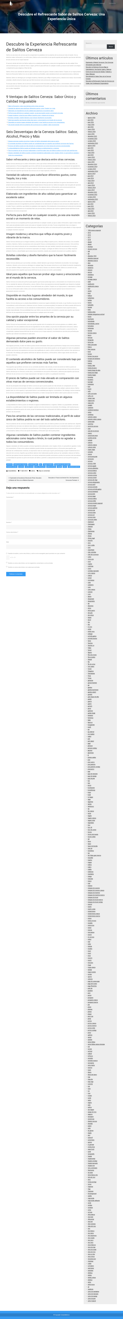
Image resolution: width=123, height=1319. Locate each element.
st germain (91, 1144)
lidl (88, 839)
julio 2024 (90, 176)
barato (90, 302)
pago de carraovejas (94, 981)
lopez (89, 844)
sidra (89, 1128)
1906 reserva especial (94, 230)
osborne (90, 979)
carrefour (90, 424)
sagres (90, 1102)
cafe (89, 391)
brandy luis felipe (93, 372)
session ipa (91, 1119)
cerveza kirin (91, 494)
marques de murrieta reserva (96, 895)
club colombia (92, 552)
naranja (90, 969)
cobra (89, 557)
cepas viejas (91, 449)
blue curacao (91, 349)
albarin (90, 244)
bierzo (89, 335)
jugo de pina (91, 778)
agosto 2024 (91, 173)
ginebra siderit (92, 692)
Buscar (111, 46)
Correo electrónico (12, 532)
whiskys (90, 1280)
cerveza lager (92, 496)
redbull (90, 1053)
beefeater (91, 319)
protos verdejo (92, 1030)
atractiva (9, 464)
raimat (89, 1037)
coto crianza (91, 573)
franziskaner (91, 673)
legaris (90, 816)
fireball (90, 659)
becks (89, 316)
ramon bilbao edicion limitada (96, 1044)
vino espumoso (92, 1235)
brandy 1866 (91, 365)
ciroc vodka (91, 545)
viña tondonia (91, 1224)
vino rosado (91, 1238)
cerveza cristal (92, 477)
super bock (91, 1149)
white (89, 1282)
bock (89, 351)
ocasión (21, 466)
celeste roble (92, 447)
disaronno (90, 606)
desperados (91, 601)
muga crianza (91, 967)
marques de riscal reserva (95, 900)
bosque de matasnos (94, 358)
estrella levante (92, 638)
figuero (90, 652)
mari (89, 883)
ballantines (91, 298)
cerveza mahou (92, 498)
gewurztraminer (92, 683)
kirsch (89, 785)
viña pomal (91, 1219)
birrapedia (90, 340)
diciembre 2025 (92, 136)
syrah (89, 1151)
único (64, 466)
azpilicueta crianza (93, 286)
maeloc (90, 860)
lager (89, 799)
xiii (88, 1287)
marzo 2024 (91, 185)
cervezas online (92, 519)
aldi (89, 251)
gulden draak (91, 713)
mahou (90, 865)
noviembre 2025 (92, 138)
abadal (90, 242)
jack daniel (91, 741)
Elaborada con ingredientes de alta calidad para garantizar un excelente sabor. (31, 111)
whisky (90, 1275)
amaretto (90, 267)
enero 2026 (91, 134)
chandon (90, 526)
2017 (89, 237)
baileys (90, 295)
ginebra (90, 687)
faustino (90, 643)
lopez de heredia (92, 846)
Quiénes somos (99, 3)
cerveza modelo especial (95, 503)
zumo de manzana (93, 1294)
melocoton (91, 925)
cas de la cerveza (93, 426)
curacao (90, 592)
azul (89, 288)
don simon (91, 615)
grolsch (90, 706)
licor (89, 825)
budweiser (91, 384)
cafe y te (90, 396)
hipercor (90, 722)
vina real (90, 1221)
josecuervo (91, 769)
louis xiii (90, 848)
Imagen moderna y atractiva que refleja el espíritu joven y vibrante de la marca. (31, 115)
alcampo (90, 246)
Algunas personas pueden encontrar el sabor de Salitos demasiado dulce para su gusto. (33, 141)
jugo (89, 771)
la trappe (90, 797)
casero (90, 433)
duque (89, 617)
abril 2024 (91, 183)
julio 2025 (90, 148)
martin (89, 907)
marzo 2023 (91, 213)
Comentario (10, 497)
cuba (89, 582)
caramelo (90, 407)
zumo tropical (92, 1301)
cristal (89, 578)
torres (89, 1184)
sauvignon (91, 1116)
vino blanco (91, 1231)
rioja (89, 1077)
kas (89, 781)
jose (89, 760)
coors (89, 568)
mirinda (90, 946)
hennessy (90, 718)
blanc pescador (92, 344)
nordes (90, 974)
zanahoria (90, 1289)
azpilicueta (91, 284)
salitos (33, 471)
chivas (89, 536)
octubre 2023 (92, 197)
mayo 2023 (91, 208)
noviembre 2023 (92, 194)
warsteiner (91, 1268)
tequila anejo (91, 1158)
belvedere (91, 326)
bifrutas (90, 337)
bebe (89, 309)
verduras (90, 1207)
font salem (91, 666)
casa (89, 428)
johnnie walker (92, 757)
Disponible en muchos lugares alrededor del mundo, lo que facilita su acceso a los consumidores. (36, 122)
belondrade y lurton (93, 323)
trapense (90, 1186)
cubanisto (91, 585)
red (89, 1046)
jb (88, 755)
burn (89, 386)
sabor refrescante (40, 466)
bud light (90, 382)
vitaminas (90, 1261)
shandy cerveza (92, 1121)
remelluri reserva (92, 1060)
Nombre (9, 522)
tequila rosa (91, 1165)
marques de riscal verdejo (95, 902)
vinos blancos (92, 1245)
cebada (90, 440)
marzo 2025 (91, 157)
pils (89, 1004)
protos (90, 1021)
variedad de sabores (73, 466)
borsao (90, 354)
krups (89, 792)
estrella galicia (92, 636)
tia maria (90, 1172)
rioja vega (90, 1081)
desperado (91, 599)
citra (89, 547)
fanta (89, 641)
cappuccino (91, 400)
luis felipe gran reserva (94, 855)
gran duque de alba (93, 697)
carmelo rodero (92, 417)
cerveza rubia (92, 512)
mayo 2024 (91, 180)
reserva (90, 1067)
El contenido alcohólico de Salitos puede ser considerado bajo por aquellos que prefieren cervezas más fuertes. (41, 143)
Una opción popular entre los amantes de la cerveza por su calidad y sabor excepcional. (33, 125)
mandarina (91, 874)
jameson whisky (92, 748)
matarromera (91, 911)
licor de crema (92, 830)
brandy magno (92, 375)
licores (90, 832)
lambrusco (91, 806)
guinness (90, 711)
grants (90, 704)
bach (89, 293)
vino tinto (90, 1242)
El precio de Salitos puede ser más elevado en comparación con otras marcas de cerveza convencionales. (39, 146)
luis (89, 853)
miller (89, 944)
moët (89, 953)
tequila (59, 466)
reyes (89, 1070)
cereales (90, 452)
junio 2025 (91, 150)
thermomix (91, 1170)
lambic (90, 804)
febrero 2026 (92, 131)
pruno (89, 1032)
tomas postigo (92, 1182)
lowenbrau (91, 851)
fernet (90, 650)
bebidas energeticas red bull (96, 314)
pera (89, 993)
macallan (90, 858)
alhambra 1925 (92, 256)
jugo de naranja (92, 776)
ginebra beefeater (93, 690)
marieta (90, 886)
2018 (89, 239)
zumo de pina (91, 1298)
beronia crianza (92, 333)
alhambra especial (93, 258)
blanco (90, 347)
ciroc (89, 543)
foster (90, 669)
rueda (89, 1098)
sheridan (90, 1123)
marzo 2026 (91, 129)
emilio (89, 629)
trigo (89, 1189)
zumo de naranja (92, 1296)
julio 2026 (90, 120)
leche (89, 813)
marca (89, 881)
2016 (89, 235)
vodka (89, 1263)
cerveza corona (92, 475)
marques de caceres (94, 888)
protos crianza (92, 1023)
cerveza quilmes (92, 508)
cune (89, 587)
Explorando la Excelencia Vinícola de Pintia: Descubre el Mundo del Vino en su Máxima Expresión (25, 479)
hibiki (89, 720)
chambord (91, 522)
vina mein (90, 1217)
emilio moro (91, 631)
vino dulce (91, 1233)
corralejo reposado (93, 571)
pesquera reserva (93, 1002)
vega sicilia (91, 1198)
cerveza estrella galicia (94, 489)
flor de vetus (91, 664)
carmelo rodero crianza (94, 419)
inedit (89, 727)
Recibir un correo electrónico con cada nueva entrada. (24, 567)
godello (90, 694)
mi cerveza (91, 937)
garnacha (90, 680)
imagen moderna (48, 464)
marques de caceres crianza (96, 890)
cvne (89, 594)
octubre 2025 (92, 141)
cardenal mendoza (93, 410)
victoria (90, 1212)
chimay (90, 533)
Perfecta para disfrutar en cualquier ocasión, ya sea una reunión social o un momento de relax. (35, 113)
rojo (89, 1086)
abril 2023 (91, 211)
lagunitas (90, 802)
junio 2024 (91, 178)
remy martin (91, 1065)
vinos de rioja (91, 1247)
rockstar (90, 1084)
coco (89, 561)
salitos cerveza (51, 466)
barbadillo (90, 305)
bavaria (90, 307)
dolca (89, 608)
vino (89, 1228)
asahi (89, 281)
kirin (89, 783)
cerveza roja (91, 510)
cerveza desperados (94, 482)
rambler (90, 1039)
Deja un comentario (44, 471)
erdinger (90, 634)
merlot (90, 935)
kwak (89, 795)
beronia (90, 330)
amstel (90, 272)
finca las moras (92, 655)
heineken (90, 715)
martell (90, 904)
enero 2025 (91, 162)
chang (89, 529)
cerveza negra (92, 505)
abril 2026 (91, 127)
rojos (89, 1088)
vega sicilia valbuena (94, 1200)
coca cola (91, 559)
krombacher (91, 788)
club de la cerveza (93, 554)
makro (89, 867)
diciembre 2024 (92, 164)
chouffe (90, 540)
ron (89, 1091)
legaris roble (91, 820)
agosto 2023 (91, 201)
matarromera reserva (94, 916)
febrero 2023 (92, 215)
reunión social (29, 466)
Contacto (112, 3)
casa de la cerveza (93, 431)
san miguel (91, 1109)
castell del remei (93, 435)
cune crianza (91, 589)
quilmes (90, 1035)
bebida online (91, 312)
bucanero (90, 379)
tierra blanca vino (93, 1175)
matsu (89, 918)
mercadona (91, 932)
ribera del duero (92, 1074)
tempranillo (91, 1154)
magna (90, 862)
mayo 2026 (91, 124)
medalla (90, 923)
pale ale (90, 988)
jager (89, 743)
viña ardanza (91, 1214)
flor (89, 662)
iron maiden (91, 734)
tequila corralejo (92, 1161)
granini (89, 699)
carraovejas (91, 421)
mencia (90, 930)
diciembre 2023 (92, 192)
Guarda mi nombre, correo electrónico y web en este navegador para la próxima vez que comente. (36, 553)
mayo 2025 (91, 152)
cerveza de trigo (92, 480)
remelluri (90, 1058)
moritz (90, 960)
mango (90, 876)
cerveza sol (91, 515)
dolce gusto (91, 610)
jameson (90, 746)
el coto (90, 627)
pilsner (90, 1011)
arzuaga (90, 277)
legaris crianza (92, 818)
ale (89, 253)
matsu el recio (92, 921)
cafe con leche (92, 393)
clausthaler (91, 550)
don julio (90, 613)
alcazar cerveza (92, 249)
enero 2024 (91, 190)
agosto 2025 (91, 145)
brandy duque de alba (94, 370)
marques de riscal (93, 897)
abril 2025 (91, 155)
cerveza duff (91, 484)
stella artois (91, 1147)
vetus (89, 1210)
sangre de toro (92, 1112)
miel (89, 941)
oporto (90, 976)
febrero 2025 (92, 159)
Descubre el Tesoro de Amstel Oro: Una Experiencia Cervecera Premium (63, 479)
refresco (90, 1056)
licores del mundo (93, 834)
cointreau (90, 566)
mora (89, 955)
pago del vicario (92, 983)
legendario (91, 823)
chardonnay (91, 531)
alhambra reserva (93, 260)
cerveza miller (92, 501)
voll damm (91, 1266)
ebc (89, 624)
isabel (89, 736)
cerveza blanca (92, 470)
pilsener (90, 1009)
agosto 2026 (91, 117)
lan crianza (91, 811)
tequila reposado (93, 1163)
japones (90, 750)
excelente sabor (33, 464)
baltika (90, 300)
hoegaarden (91, 725)
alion (89, 263)
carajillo (90, 405)
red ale (90, 1049)
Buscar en (89, 43)
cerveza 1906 (92, 463)
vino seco (90, 1240)
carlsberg (90, 414)
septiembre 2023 (93, 199)
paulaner (90, 990)
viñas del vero (92, 1226)
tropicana (90, 1191)
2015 (89, 232)
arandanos (91, 274)
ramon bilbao (91, 1042)
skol (89, 1135)
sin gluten (90, 1130)
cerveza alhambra (93, 468)
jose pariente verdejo (94, 767)
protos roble (91, 1028)
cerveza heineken (93, 491)
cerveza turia (91, 517)
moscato (90, 962)
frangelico (91, 671)
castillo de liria (92, 438)
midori (89, 939)
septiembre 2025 (93, 143)
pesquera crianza (93, 1000)
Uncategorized (92, 1193)
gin (88, 685)
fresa (89, 676)
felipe (89, 648)
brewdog (90, 377)
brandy (90, 363)
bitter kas (90, 342)
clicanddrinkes (12, 471)
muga (89, 965)
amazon (90, 270)
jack (89, 739)
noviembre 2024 (92, 166)
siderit (89, 1126)
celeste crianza (92, 445)
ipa (88, 729)
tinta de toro (91, 1177)
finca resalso (91, 657)
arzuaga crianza (92, 279)
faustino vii (91, 645)
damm (89, 596)
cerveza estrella (92, 487)
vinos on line (91, 1254)
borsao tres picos (93, 356)
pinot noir (90, 1016)
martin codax (91, 909)
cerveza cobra (92, 473)
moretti (90, 958)
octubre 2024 (92, 169)
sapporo (90, 1114)
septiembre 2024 (93, 171)
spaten (90, 1142)
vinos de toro (91, 1252)
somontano (91, 1140)
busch (89, 389)
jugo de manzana (92, 774)
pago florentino (92, 986)
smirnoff (90, 1137)
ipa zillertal (91, 732)
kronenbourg (91, 790)
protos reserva (92, 1025)
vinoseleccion (92, 1259)
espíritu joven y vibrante (20, 464)
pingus (90, 1014)
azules (90, 291)
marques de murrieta (94, 893)
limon (89, 841)
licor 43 (90, 827)
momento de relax (12, 466)
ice (40, 464)
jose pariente (91, 764)
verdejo (90, 1205)
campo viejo (91, 398)
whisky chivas (92, 1277)
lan (88, 809)
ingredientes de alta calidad (62, 464)
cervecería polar (92, 456)
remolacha (91, 1063)
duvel (89, 620)
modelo (90, 948)
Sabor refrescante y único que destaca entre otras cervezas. (26, 106)
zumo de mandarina (93, 1291)
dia (88, 603)
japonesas (91, 753)
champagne (91, 524)
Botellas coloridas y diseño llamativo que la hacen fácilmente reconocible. (30, 118)
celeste (90, 442)
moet (89, 951)
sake (89, 1105)
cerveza (90, 461)
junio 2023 (91, 206)
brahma (90, 361)
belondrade (91, 321)
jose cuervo (91, 762)
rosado (90, 1095)
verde (89, 1203)
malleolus (90, 872)
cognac (90, 564)
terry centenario (92, 1168)
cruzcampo (91, 580)
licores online (91, 837)
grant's (90, 701)
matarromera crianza (94, 914)
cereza (90, 454)
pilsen (89, 1007)
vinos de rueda (92, 1249)
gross (89, 708)
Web (7, 542)
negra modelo (92, 972)
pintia (89, 1018)
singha (89, 1133)
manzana (90, 879)
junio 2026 (91, 122)
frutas (89, 678)
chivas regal (91, 538)
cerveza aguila (92, 466)
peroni (89, 995)
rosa (89, 1093)
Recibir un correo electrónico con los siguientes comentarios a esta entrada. (30, 563)
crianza (90, 575)
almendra (90, 265)
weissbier (90, 1270)
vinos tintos (91, 1256)
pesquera (90, 997)
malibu (90, 869)
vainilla (90, 1196)
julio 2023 (90, 204)
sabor (89, 1100)
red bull (90, 1051)
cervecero (91, 459)
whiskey (90, 1273)
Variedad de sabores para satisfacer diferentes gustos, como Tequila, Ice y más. (31, 108)
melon (89, 928)
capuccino (91, 403)
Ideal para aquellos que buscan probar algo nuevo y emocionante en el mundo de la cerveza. (35, 120)
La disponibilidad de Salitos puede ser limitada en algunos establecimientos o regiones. (33, 148)
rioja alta (90, 1079)
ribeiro (89, 1072)
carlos (89, 412)
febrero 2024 (92, 187)
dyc (89, 622)
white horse (91, 1284)
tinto (89, 1179)
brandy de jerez (92, 368)
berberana (91, 328)
